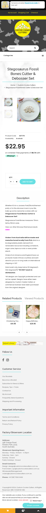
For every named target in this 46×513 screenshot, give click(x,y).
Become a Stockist (9, 380)
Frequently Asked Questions (13, 398)
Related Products (12, 298)
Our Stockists (7, 376)
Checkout (34, 13)
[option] (29, 110)
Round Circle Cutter (31, 3)
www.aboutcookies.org (28, 500)
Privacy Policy (7, 424)
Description (23, 198)
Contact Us (6, 391)
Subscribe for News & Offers (13, 383)
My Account (12, 13)
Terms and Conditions (10, 417)
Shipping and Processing (11, 401)
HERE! (7, 230)
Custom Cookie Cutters (27, 85)
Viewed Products (34, 298)
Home (13, 85)
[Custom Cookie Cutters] (23, 38)
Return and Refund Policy (11, 420)
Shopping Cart (23, 13)
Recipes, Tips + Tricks (10, 387)
